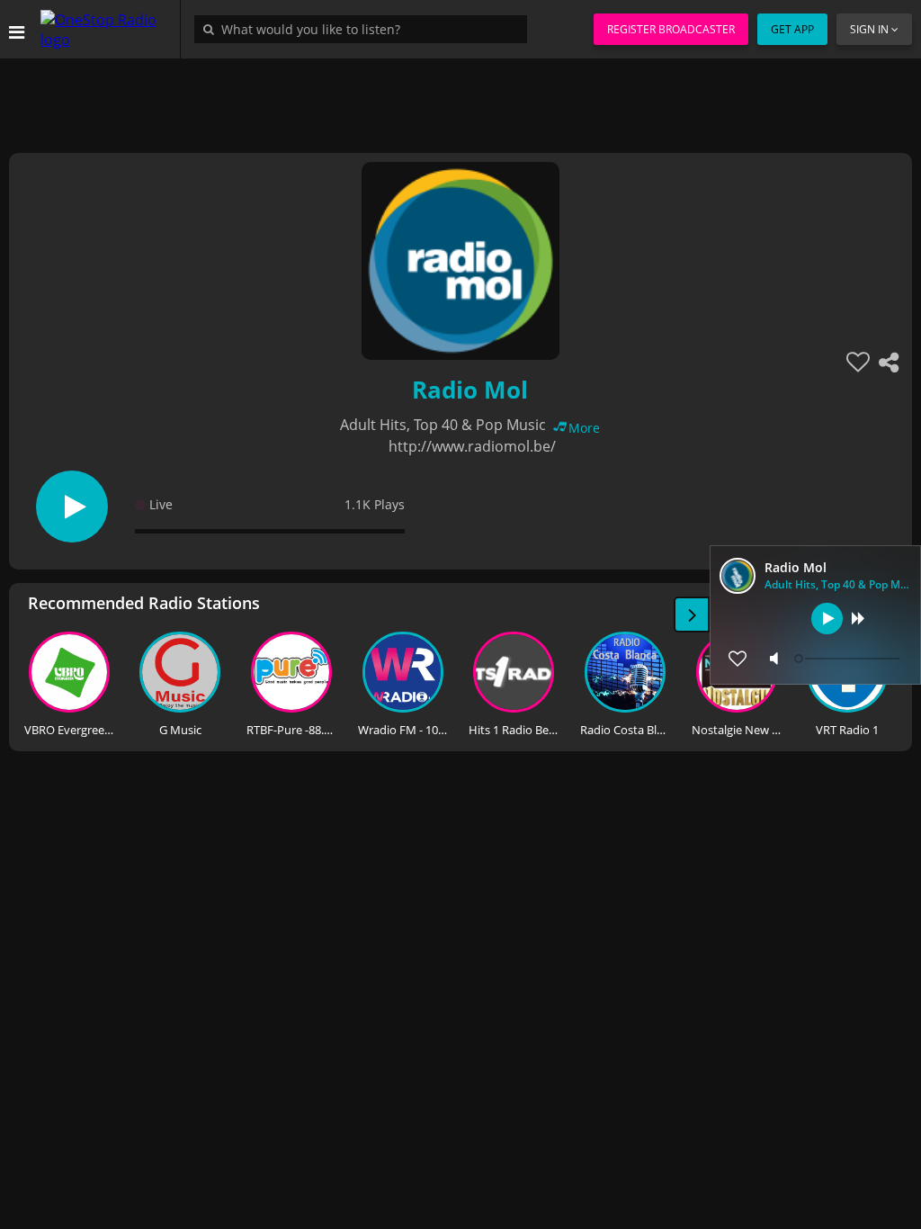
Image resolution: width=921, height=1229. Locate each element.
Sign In (869, 29)
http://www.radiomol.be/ (472, 446)
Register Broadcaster (671, 29)
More (584, 427)
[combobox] (365, 28)
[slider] (849, 658)
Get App (792, 29)
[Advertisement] (460, 98)
